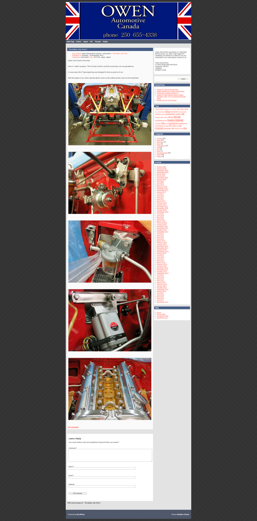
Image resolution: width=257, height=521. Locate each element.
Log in (159, 312)
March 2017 (161, 201)
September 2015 (162, 232)
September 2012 (162, 289)
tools (159, 151)
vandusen (167, 128)
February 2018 (162, 187)
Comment (73, 448)
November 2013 (162, 269)
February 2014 (162, 264)
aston (167, 111)
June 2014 (160, 257)
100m (182, 109)
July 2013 (160, 275)
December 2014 (162, 246)
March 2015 (161, 241)
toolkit (173, 126)
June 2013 (160, 277)
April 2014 (160, 260)
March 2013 (161, 282)
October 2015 (162, 230)
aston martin (182, 111)
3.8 (172, 109)
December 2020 (162, 178)
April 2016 (160, 219)
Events (78, 41)
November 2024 (162, 170)
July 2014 (160, 255)
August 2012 (161, 291)
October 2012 (162, 287)
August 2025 (161, 167)
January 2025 (162, 168)
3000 (186, 109)
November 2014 (162, 248)
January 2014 (162, 266)
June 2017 (160, 196)
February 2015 (162, 242)
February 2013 (162, 284)
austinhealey (170, 114)
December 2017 (162, 188)
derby (166, 117)
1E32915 (166, 109)
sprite (167, 126)
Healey (105, 41)
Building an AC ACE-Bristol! (167, 100)
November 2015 (162, 228)
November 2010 (162, 302)
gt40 (165, 120)
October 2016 (162, 210)
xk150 (181, 128)
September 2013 (162, 273)
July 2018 (160, 183)
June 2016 (160, 215)
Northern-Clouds (183, 514)
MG (91, 41)
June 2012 (160, 295)
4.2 (175, 109)
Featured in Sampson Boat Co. (168, 93)
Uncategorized (162, 153)
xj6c (173, 128)
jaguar (108, 57)
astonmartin (175, 111)
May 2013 (160, 278)
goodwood (159, 120)
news (158, 144)
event (159, 140)
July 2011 (160, 300)
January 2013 (162, 286)
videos (159, 156)
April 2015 (160, 239)
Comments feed (162, 316)
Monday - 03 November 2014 (92, 55)
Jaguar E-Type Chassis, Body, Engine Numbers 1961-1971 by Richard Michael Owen (171, 96)
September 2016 (162, 212)
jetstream (158, 123)
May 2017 (160, 197)
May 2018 (160, 185)
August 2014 (161, 253)
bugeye (157, 117)
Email (71, 475)
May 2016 (160, 217)
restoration (107, 53)
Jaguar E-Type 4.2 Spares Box (167, 89)
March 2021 (161, 176)
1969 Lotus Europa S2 (75, 503)
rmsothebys (159, 126)
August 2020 (161, 179)
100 (177, 109)
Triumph (98, 41)
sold (158, 147)
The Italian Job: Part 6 (92, 503)
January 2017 (162, 205)
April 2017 (160, 199)
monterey (173, 123)
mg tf (166, 123)
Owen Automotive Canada (91, 53)
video (159, 155)
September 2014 (162, 251)
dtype (170, 117)
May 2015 (160, 237)
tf (170, 125)
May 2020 (160, 181)
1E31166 (97, 57)
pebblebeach (183, 123)
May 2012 (160, 297)
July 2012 (160, 293)
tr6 (180, 125)
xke (185, 128)
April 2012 (160, 298)
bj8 (182, 114)
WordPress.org (162, 318)
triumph (159, 128)
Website (71, 484)
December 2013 (162, 268)
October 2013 (162, 271)
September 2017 (162, 190)
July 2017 (160, 194)
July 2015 (160, 233)
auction (158, 114)
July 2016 (160, 214)
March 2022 (161, 174)
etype (103, 57)
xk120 (177, 128)
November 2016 (162, 208)
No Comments (73, 427)
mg (163, 123)
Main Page (70, 41)
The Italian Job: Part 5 (77, 49)
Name (71, 466)
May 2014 (160, 259)
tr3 (177, 126)
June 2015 (160, 235)
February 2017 (162, 203)
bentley (178, 114)
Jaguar (85, 41)
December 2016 (162, 206)
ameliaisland (161, 111)
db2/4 (162, 117)
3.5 (170, 109)
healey (171, 120)
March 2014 (161, 262)
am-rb (156, 111)
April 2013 (160, 280)
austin (163, 114)
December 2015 (162, 226)
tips (158, 149)
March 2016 (161, 221)
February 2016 (162, 223)
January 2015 (162, 244)
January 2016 (162, 224)
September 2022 (162, 172)
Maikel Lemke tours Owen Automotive (170, 91)
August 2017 (161, 192)
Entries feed (161, 314)
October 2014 (162, 250)
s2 (164, 126)
